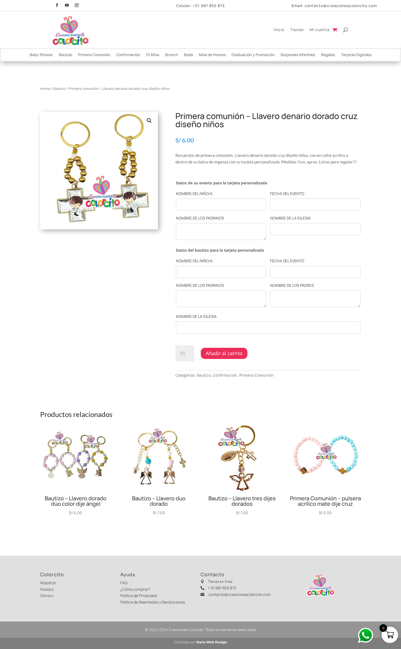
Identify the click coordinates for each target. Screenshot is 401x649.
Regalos (328, 55)
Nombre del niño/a (194, 193)
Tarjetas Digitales (356, 55)
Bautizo (65, 55)
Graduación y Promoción (253, 55)
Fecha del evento (287, 193)
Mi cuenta (320, 29)
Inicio (279, 29)
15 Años (152, 55)
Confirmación (128, 55)
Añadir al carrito (224, 353)
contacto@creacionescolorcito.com (341, 5)
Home (45, 88)
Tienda (297, 29)
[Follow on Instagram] (76, 4)
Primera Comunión (94, 55)
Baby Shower (41, 55)
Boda (188, 55)
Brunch (171, 55)
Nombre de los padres (292, 285)
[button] (149, 121)
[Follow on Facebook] (57, 4)
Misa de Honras (212, 55)
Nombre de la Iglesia (290, 218)
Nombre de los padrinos (200, 218)
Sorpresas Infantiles (297, 55)
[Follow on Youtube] (67, 4)
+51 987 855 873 (209, 5)
